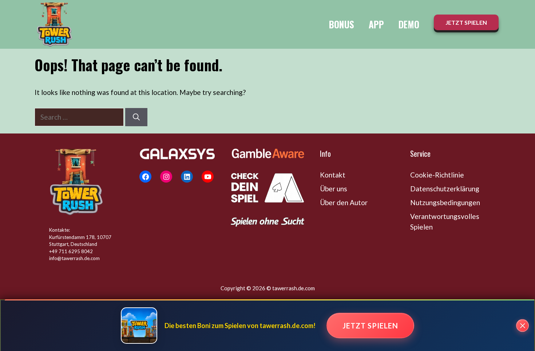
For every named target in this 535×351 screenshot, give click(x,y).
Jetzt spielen (370, 325)
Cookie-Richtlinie (437, 175)
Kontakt (332, 175)
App (376, 24)
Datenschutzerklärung (444, 188)
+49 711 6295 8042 (71, 251)
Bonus (341, 24)
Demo (409, 24)
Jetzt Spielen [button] (466, 22)
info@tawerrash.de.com (74, 258)
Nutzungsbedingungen (445, 202)
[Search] (136, 117)
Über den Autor (344, 202)
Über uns (333, 188)
